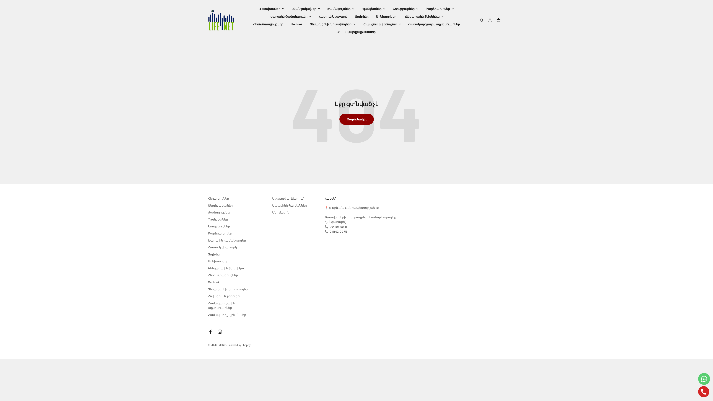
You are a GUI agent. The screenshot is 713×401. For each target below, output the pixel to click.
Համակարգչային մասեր (357, 32)
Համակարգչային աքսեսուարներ (434, 24)
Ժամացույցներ (339, 8)
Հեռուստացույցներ (268, 24)
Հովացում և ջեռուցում (380, 24)
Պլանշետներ (372, 8)
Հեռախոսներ (269, 8)
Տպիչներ (362, 16)
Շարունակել (356, 119)
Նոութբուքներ (404, 8)
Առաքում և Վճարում (288, 198)
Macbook (296, 24)
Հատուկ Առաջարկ (333, 16)
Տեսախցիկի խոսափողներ (330, 24)
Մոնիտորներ (386, 16)
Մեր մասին (280, 212)
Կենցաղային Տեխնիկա (422, 16)
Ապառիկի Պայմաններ (289, 205)
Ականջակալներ (304, 8)
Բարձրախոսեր (438, 8)
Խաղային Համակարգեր (288, 16)
